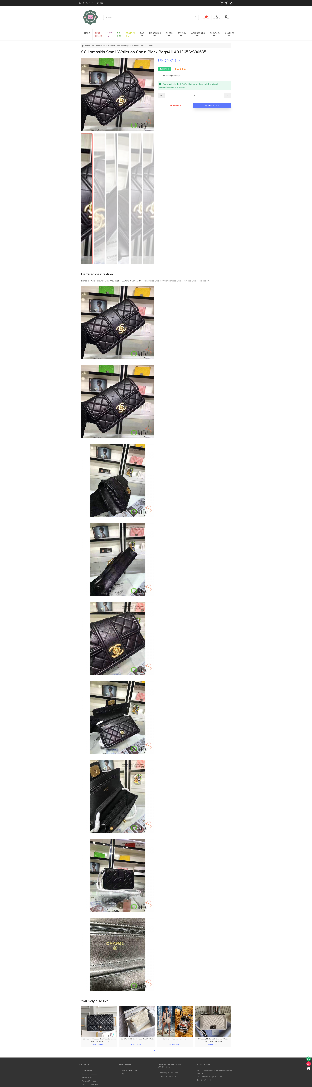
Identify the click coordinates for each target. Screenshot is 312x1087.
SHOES (169, 33)
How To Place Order (129, 1070)
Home (87, 45)
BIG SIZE (119, 34)
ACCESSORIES (198, 33)
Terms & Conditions (168, 1076)
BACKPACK (215, 33)
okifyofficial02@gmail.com (212, 1077)
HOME (87, 33)
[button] (154, 1050)
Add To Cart (213, 105)
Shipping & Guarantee (169, 1073)
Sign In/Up (216, 19)
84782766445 (206, 1080)
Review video (87, 1077)
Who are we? (87, 1070)
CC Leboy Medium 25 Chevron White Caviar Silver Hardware (213, 1040)
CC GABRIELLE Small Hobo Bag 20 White (137, 1039)
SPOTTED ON (130, 34)
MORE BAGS (155, 33)
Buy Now (176, 105)
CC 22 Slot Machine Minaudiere (175, 1039)
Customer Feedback (90, 1074)
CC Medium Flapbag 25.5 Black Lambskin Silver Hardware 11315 (99, 1040)
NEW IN (109, 34)
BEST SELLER (98, 34)
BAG (142, 33)
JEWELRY (181, 33)
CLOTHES (229, 33)
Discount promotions (90, 1084)
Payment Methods (89, 1081)
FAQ (122, 1074)
